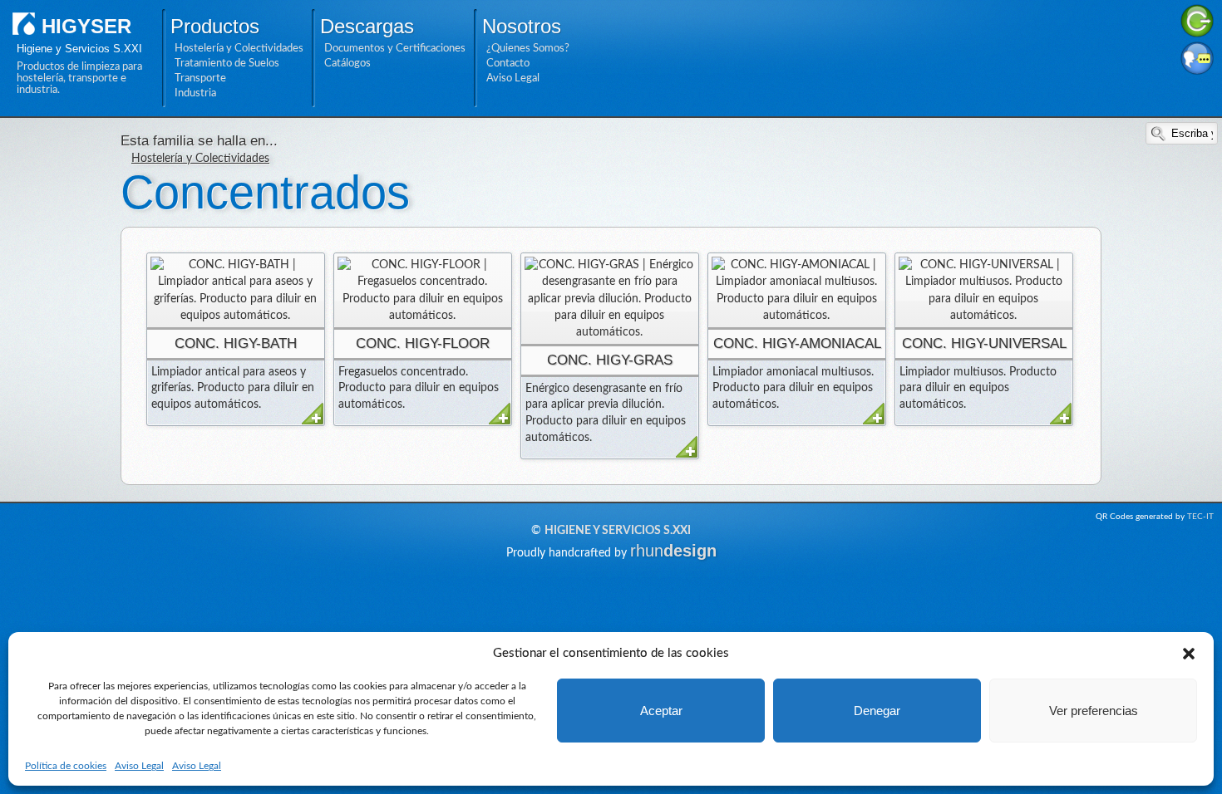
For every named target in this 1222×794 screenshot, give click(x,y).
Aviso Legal (139, 766)
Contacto (508, 63)
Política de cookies (65, 766)
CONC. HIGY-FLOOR (423, 343)
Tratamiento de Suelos (227, 63)
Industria (195, 93)
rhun (673, 551)
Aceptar (661, 710)
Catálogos (347, 63)
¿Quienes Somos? (527, 48)
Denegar (877, 710)
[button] (1188, 653)
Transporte (200, 78)
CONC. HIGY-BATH (236, 343)
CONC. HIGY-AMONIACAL (797, 343)
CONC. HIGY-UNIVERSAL (984, 343)
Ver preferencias (1093, 710)
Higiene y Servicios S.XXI (617, 531)
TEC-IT (1200, 516)
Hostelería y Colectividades (239, 48)
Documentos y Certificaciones (395, 48)
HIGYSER (86, 26)
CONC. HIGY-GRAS (610, 360)
